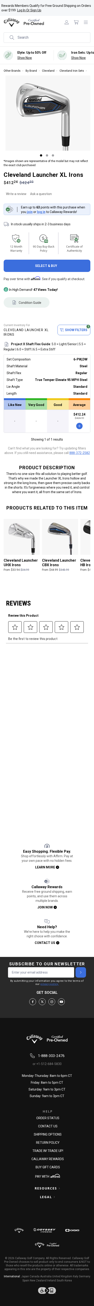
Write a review (16, 194)
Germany (84, 1276)
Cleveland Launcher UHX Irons (21, 562)
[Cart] (76, 22)
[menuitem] (66, 22)
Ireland (51, 1280)
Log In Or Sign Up (29, 10)
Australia (46, 1276)
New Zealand (38, 1280)
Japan (25, 1276)
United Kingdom (62, 1276)
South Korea (64, 1280)
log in (41, 212)
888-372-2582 (79, 453)
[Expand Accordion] (59, 1188)
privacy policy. (49, 984)
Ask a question (41, 194)
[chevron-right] (81, 972)
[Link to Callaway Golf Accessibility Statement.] (47, 1290)
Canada (34, 1276)
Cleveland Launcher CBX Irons (59, 562)
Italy (75, 1276)
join (30, 212)
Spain (25, 1280)
